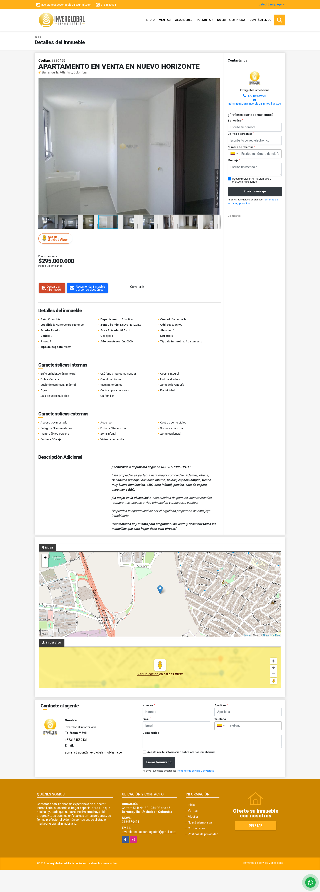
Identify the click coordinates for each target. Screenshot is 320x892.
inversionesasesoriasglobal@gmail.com (149, 832)
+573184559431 (256, 95)
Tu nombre (235, 120)
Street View (57, 238)
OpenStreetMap (271, 635)
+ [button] (45, 557)
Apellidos (221, 705)
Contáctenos (260, 20)
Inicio (150, 20)
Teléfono (221, 719)
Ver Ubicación (148, 674)
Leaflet (247, 635)
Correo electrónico (241, 134)
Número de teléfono (241, 147)
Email (147, 719)
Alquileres (183, 20)
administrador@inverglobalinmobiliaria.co (254, 103)
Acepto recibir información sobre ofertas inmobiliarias (181, 752)
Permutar (205, 20)
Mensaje (234, 160)
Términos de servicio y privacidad (195, 770)
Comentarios (151, 732)
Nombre (149, 705)
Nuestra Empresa (231, 20)
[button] (216, 82)
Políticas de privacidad (203, 834)
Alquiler (193, 816)
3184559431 (108, 4)
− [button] (45, 564)
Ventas (165, 20)
